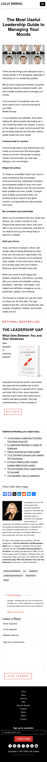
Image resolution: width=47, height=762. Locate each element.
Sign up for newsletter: (23, 728)
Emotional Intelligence (12, 571)
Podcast (23, 709)
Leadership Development (13, 575)
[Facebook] (10, 746)
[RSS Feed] (27, 746)
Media (23, 715)
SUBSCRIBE (23, 739)
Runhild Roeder (14, 595)
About (23, 695)
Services (23, 698)
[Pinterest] (23, 746)
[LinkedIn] (32, 746)
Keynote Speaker (23, 705)
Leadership (33, 571)
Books (23, 712)
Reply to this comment (15, 612)
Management (31, 575)
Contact (23, 719)
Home (23, 691)
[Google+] (18, 746)
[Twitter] (14, 746)
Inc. (24, 571)
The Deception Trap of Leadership (23, 475)
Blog (23, 702)
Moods (6, 580)
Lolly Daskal (12, 3)
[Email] (36, 746)
